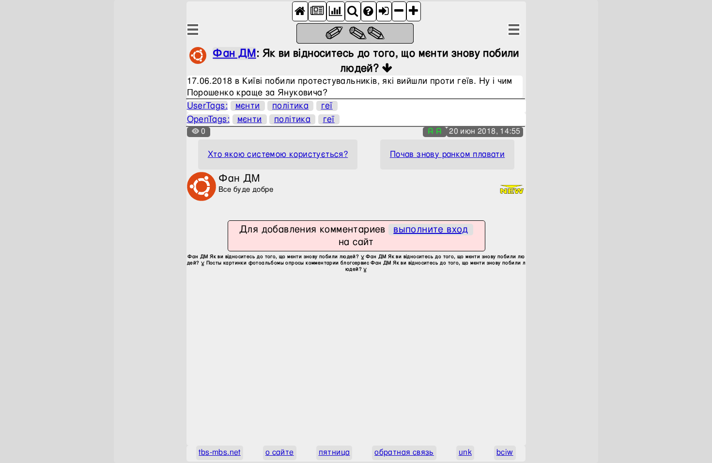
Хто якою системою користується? (278, 154)
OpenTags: (208, 119)
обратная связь (404, 452)
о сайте (279, 452)
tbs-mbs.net (219, 452)
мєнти (247, 106)
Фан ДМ (234, 53)
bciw (504, 452)
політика (290, 106)
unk (465, 452)
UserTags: (207, 106)
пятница (334, 452)
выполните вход (430, 229)
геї (327, 106)
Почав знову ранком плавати (447, 154)
